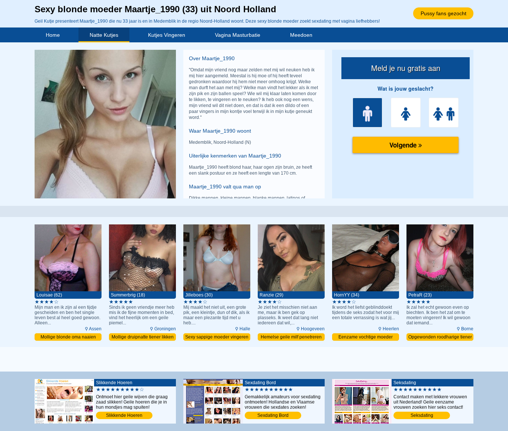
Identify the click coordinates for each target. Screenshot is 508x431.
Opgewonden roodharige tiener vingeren (440, 337)
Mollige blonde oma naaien (68, 337)
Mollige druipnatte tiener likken (143, 337)
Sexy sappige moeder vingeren (216, 337)
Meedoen (301, 35)
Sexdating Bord (273, 415)
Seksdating (422, 415)
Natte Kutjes (104, 35)
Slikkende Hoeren (124, 415)
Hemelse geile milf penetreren (291, 337)
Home (53, 35)
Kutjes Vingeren (166, 35)
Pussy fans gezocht (443, 13)
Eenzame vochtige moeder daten (365, 337)
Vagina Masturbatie (237, 35)
